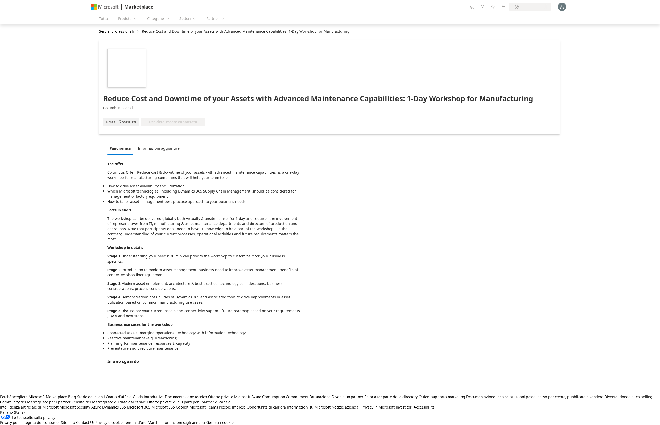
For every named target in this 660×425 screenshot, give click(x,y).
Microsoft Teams (203, 407)
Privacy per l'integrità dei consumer (30, 422)
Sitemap (68, 422)
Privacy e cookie (109, 422)
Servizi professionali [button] (116, 31)
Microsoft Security (75, 407)
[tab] (121, 148)
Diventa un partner (347, 396)
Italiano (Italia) (12, 412)
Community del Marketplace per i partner (35, 401)
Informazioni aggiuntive (159, 148)
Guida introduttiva (148, 396)
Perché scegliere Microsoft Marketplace (33, 396)
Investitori (404, 407)
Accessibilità (424, 407)
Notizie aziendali (346, 407)
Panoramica (120, 148)
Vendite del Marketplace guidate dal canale (108, 401)
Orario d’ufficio (119, 396)
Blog (72, 396)
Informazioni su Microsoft (309, 407)
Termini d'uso (135, 422)
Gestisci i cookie (220, 422)
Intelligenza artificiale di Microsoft (29, 407)
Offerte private (220, 396)
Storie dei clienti (91, 396)
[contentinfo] (138, 32)
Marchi (153, 422)
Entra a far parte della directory (391, 396)
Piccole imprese (232, 407)
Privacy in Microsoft (378, 407)
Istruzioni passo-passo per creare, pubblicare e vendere (556, 396)
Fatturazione (320, 396)
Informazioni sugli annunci (182, 422)
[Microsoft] (105, 7)
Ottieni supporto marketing (442, 396)
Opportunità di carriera (266, 407)
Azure (96, 407)
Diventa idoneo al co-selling (628, 396)
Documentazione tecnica (186, 396)
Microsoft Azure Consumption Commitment (271, 396)
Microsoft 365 (138, 407)
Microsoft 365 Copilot (169, 407)
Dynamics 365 (114, 407)
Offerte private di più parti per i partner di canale (188, 401)
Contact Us (85, 422)
